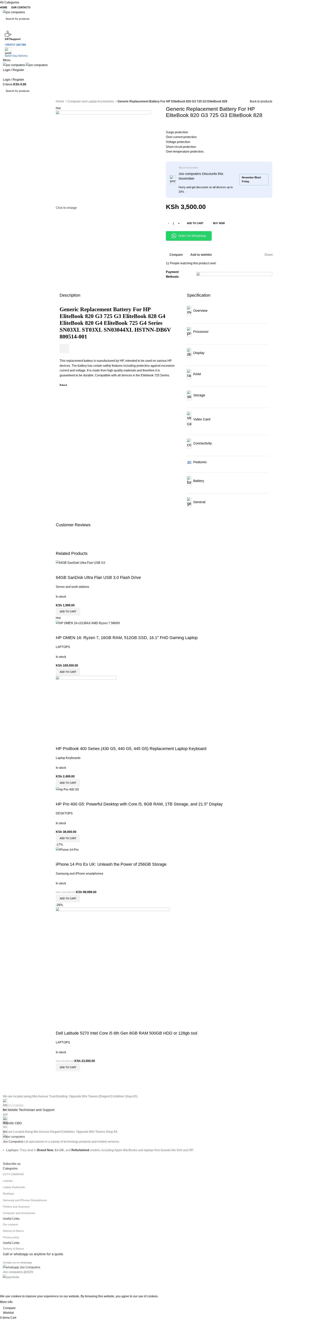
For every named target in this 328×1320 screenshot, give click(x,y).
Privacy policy (11, 1237)
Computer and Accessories (19, 1213)
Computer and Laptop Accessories (91, 101)
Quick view (71, 857)
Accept (20, 1302)
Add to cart (195, 223)
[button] (68, 899)
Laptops (8, 1180)
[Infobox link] (164, 1106)
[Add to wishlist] (81, 857)
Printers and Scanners (16, 1206)
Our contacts (10, 1224)
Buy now (219, 223)
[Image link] (14, 1136)
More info (6, 1302)
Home (60, 101)
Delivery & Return (13, 1230)
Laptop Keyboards (14, 1187)
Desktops (8, 1193)
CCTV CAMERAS (13, 1174)
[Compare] (60, 857)
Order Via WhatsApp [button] (192, 235)
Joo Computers (13, 1141)
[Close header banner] (4, 1284)
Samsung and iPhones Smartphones (25, 1200)
